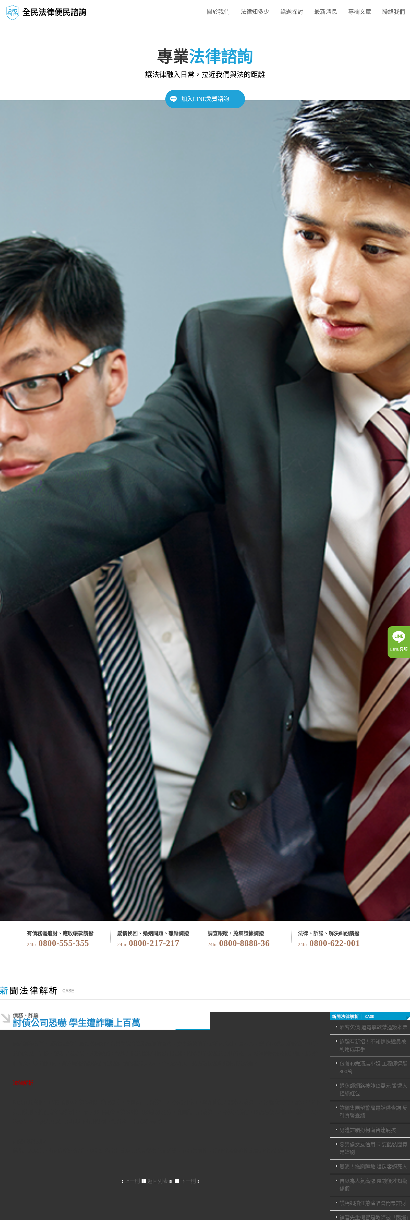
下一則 (188, 1181)
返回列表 (157, 1181)
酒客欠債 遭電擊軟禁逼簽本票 (373, 1027)
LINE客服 (399, 649)
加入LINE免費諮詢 (205, 99)
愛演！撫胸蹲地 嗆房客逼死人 (373, 1166)
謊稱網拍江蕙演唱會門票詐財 (373, 1203)
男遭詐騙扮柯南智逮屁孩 (368, 1130)
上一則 (132, 1181)
